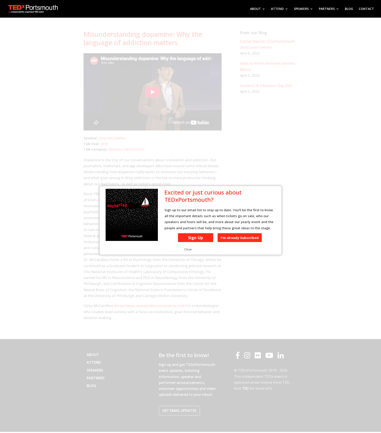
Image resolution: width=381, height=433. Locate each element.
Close (188, 249)
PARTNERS (327, 9)
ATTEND (277, 9)
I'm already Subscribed (240, 237)
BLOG (349, 9)
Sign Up (195, 237)
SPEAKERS (301, 9)
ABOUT (255, 9)
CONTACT (366, 9)
